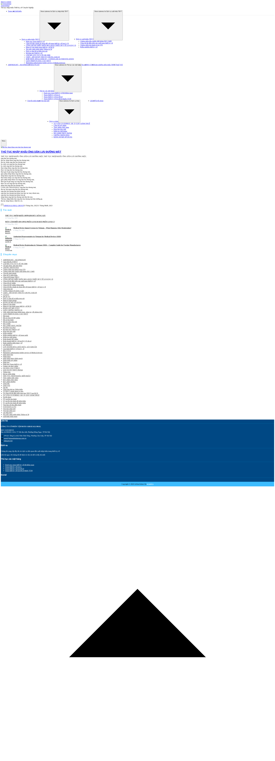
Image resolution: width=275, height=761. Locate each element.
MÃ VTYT (7, 351)
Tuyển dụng (99, 101)
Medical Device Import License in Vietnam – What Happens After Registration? (42, 228)
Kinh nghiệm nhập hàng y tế (12, 343)
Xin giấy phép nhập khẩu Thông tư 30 (39, 49)
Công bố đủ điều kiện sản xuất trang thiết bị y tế (96, 43)
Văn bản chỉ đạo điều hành (12, 405)
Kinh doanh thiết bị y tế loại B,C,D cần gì (17, 341)
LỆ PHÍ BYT (7, 345)
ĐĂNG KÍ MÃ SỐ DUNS (63, 137)
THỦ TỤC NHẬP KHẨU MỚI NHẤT (17, 376)
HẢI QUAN (35, 65)
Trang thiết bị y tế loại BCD (53, 97)
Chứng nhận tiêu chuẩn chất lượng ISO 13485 (96, 41)
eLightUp (150, 484)
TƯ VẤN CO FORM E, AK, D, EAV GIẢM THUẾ (72, 123)
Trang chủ (11, 11)
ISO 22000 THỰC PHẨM (63, 133)
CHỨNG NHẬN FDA (62, 135)
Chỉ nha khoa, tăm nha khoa (12, 266)
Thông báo (6, 372)
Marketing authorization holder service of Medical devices (45, 63)
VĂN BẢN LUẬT (9, 407)
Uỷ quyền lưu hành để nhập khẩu (14, 401)
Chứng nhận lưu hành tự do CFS (91, 45)
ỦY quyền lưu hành (10, 399)
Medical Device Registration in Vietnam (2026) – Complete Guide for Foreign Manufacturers (47, 245)
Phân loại (6, 362)
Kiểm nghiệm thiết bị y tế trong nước (15, 335)
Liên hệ (92, 101)
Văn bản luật (45, 101)
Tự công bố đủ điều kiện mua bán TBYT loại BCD (20, 393)
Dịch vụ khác (53, 121)
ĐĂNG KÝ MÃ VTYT (11, 308)
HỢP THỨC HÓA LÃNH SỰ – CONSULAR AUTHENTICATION (50, 59)
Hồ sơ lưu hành (8, 320)
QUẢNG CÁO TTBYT (11, 368)
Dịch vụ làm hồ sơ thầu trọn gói (36, 51)
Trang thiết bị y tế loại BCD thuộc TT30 (57, 99)
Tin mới (84, 65)
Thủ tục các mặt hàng (46, 91)
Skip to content (6, 2)
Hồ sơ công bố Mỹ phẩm (11, 318)
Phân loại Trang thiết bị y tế (35, 41)
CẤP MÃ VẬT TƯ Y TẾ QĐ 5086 (38, 55)
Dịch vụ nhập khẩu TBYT (31, 39)
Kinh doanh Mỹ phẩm (10, 339)
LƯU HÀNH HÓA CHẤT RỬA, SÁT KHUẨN (20, 347)
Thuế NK (6, 384)
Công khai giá (8, 289)
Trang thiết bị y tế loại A (52, 95)
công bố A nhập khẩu (10, 275)
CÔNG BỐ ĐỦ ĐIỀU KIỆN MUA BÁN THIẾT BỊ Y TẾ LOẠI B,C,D (51, 45)
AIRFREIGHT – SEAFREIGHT (19, 65)
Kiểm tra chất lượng (60, 131)
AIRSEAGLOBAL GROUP (14, 206)
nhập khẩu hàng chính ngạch (13, 358)
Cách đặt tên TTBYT (10, 262)
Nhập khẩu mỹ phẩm (10, 360)
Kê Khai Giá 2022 (9, 327)
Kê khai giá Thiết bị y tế (34, 53)
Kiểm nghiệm (7, 333)
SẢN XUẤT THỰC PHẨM (13, 370)
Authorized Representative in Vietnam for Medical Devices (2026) (37, 236)
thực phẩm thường (9, 382)
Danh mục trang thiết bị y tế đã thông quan (58, 93)
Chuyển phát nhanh (34, 101)
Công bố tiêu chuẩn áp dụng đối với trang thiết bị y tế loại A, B (47, 43)
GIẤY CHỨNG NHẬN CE (12, 310)
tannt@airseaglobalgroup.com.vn (15, 438)
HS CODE (90, 65)
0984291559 (8, 441)
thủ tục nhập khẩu (9, 374)
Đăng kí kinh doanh (10, 300)
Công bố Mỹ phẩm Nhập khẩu (13, 285)
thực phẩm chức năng (10, 380)
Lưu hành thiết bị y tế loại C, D (13, 349)
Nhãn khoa (7, 356)
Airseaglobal (5, 6)
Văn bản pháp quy (9, 411)
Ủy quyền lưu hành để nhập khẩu (14, 403)
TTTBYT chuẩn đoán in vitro (13, 391)
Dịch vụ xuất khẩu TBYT (85, 39)
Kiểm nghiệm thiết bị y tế (88, 47)
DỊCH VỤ (6, 297)
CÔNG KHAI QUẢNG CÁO (13, 291)
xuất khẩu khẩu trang (10, 416)
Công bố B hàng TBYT (11, 277)
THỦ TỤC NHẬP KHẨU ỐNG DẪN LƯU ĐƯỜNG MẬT (31, 151)
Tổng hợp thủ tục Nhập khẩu (13, 389)
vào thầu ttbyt (7, 413)
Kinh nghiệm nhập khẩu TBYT (105, 65)
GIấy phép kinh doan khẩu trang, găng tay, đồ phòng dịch (22, 312)
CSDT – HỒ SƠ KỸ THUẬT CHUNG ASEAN (43, 57)
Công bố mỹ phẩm (60, 125)
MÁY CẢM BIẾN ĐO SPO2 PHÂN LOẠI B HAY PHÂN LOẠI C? (30, 222)
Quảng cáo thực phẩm (10, 366)
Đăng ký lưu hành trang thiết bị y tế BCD (40, 47)
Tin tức (5, 387)
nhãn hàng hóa (8, 355)
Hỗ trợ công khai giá (10, 322)
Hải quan (6, 316)
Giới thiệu (18, 11)
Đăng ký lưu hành (9, 304)
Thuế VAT (119, 65)
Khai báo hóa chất (60, 129)
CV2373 (6, 295)
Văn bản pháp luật (9, 409)
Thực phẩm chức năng (61, 127)
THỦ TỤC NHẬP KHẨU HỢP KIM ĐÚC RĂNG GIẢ (25, 215)
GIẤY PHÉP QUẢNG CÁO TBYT (38, 61)
